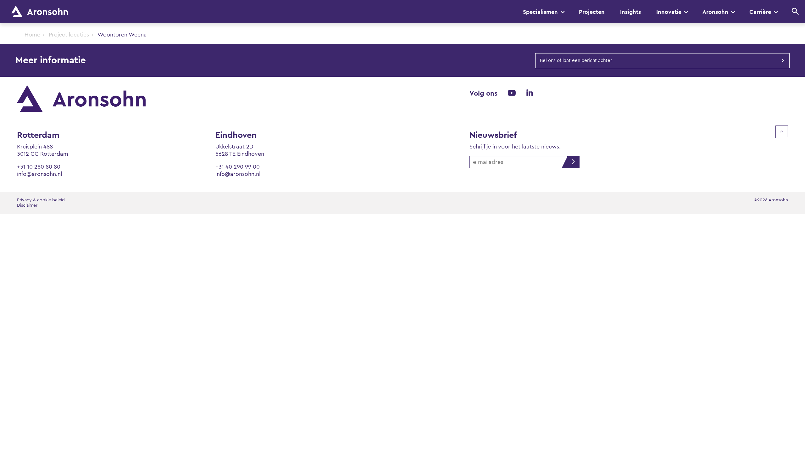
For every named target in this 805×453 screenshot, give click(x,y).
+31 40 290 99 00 (237, 167)
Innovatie (668, 12)
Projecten (592, 12)
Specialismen (540, 12)
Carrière (760, 12)
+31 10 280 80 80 (38, 167)
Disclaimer (27, 205)
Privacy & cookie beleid (41, 200)
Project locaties (69, 34)
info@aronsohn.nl (39, 174)
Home (32, 34)
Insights (630, 12)
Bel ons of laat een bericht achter (576, 60)
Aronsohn (715, 12)
